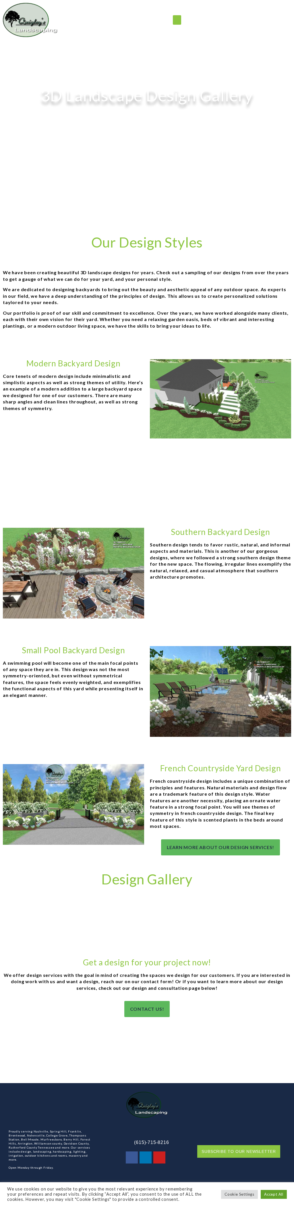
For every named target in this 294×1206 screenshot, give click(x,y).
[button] (177, 20)
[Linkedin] (146, 1157)
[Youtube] (159, 1157)
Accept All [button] (273, 1194)
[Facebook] (132, 1157)
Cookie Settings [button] (239, 1194)
